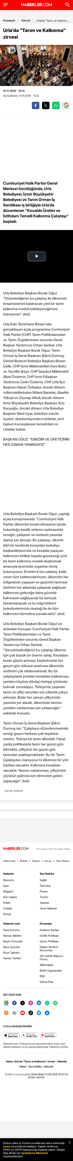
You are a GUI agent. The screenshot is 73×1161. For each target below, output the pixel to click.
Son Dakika (10, 897)
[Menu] (5, 4)
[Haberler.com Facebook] (14, 1003)
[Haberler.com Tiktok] (31, 1013)
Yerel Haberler (48, 908)
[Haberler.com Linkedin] (39, 1003)
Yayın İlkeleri (62, 860)
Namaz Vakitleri (12, 935)
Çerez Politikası (49, 941)
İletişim (36, 860)
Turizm (44, 897)
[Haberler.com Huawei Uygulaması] (48, 1035)
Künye (48, 860)
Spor (6, 885)
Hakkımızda (9, 860)
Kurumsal (46, 923)
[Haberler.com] (16, 848)
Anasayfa (9, 20)
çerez (6, 1146)
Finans (44, 891)
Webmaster (47, 964)
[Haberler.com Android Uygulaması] (30, 1035)
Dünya (7, 914)
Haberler (8, 873)
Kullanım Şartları (49, 930)
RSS (42, 976)
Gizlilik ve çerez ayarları (18, 1074)
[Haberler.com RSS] (6, 1013)
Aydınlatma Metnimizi (34, 1153)
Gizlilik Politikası (49, 935)
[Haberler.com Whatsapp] (47, 1003)
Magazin (8, 891)
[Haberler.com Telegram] (39, 1013)
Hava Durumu (11, 930)
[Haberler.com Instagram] (31, 1003)
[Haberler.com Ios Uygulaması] (11, 1035)
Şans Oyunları (11, 947)
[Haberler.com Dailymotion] (47, 1013)
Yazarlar (44, 902)
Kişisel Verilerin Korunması (49, 948)
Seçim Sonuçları (13, 941)
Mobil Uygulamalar (51, 970)
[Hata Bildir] (38, 1074)
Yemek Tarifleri (12, 958)
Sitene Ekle (46, 981)
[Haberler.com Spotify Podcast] (55, 1003)
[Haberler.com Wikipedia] (14, 1013)
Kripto (6, 902)
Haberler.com (11, 923)
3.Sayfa (7, 908)
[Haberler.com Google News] (6, 1003)
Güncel (25, 20)
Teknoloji (45, 885)
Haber (22, 1066)
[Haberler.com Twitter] (22, 1003)
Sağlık (43, 880)
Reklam (24, 860)
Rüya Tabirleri (11, 952)
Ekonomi (8, 880)
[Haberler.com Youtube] (22, 1013)
